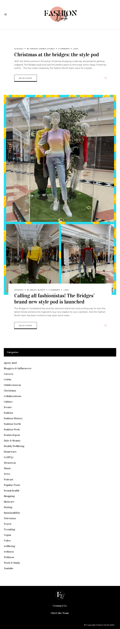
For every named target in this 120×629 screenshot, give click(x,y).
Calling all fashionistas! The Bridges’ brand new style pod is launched (54, 299)
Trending (9, 529)
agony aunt (10, 362)
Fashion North (12, 424)
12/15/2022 (18, 49)
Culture (8, 401)
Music (7, 468)
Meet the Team (60, 613)
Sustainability (12, 512)
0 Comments (64, 49)
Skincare (9, 501)
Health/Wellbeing (14, 446)
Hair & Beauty (12, 440)
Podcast (8, 479)
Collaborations (12, 396)
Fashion (8, 412)
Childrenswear (12, 385)
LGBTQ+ (9, 457)
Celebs (7, 379)
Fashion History (13, 418)
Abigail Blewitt (37, 290)
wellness (9, 551)
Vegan (7, 535)
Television (10, 518)
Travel (7, 524)
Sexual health (11, 490)
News (7, 474)
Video (7, 540)
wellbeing (9, 546)
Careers (8, 374)
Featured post (12, 435)
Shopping (9, 496)
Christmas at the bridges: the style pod (56, 54)
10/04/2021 (19, 290)
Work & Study (12, 562)
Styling (8, 507)
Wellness (9, 557)
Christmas (10, 390)
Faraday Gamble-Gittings (42, 49)
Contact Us (60, 605)
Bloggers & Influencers (17, 368)
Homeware (10, 451)
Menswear (10, 462)
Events (8, 407)
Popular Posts (12, 485)
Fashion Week (12, 429)
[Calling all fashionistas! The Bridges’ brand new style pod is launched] (60, 195)
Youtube (8, 568)
